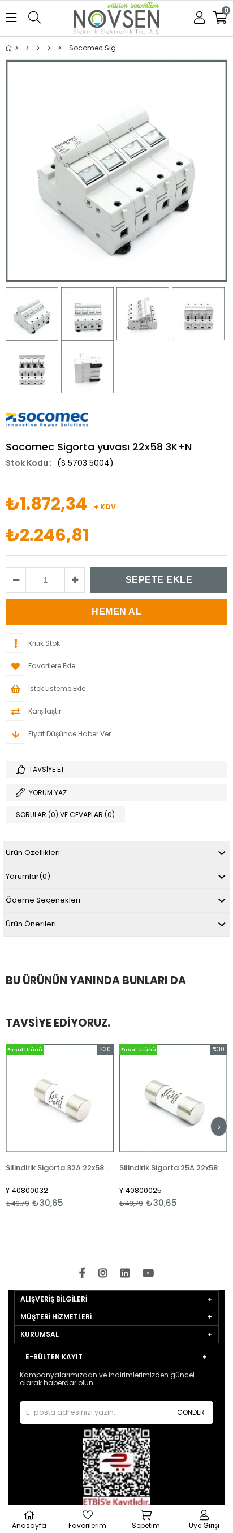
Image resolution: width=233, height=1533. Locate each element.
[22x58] (59, 48)
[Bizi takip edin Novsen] (116, 19)
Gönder (191, 1412)
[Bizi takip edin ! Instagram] (102, 1273)
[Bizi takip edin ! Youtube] (148, 1273)
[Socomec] (27, 48)
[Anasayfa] (16, 48)
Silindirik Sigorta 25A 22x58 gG (173, 1167)
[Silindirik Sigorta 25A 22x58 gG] (173, 1098)
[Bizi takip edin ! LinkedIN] (125, 1273)
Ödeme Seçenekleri (43, 900)
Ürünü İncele (82, 1126)
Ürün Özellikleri (33, 852)
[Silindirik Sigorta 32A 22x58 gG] (60, 1098)
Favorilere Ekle (60, 1126)
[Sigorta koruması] (38, 48)
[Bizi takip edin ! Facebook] (82, 1273)
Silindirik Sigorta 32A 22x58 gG (60, 1167)
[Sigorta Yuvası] (49, 48)
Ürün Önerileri (31, 923)
